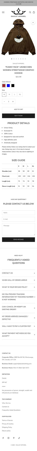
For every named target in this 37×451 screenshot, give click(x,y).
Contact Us (5, 407)
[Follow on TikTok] (19, 438)
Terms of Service (7, 420)
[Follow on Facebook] (3, 438)
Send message (18, 239)
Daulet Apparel (18, 63)
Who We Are (6, 403)
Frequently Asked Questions (11, 410)
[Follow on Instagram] (8, 438)
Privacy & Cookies (7, 424)
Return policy (6, 431)
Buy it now (19, 116)
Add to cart (18, 109)
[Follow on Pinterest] (14, 438)
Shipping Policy (7, 427)
